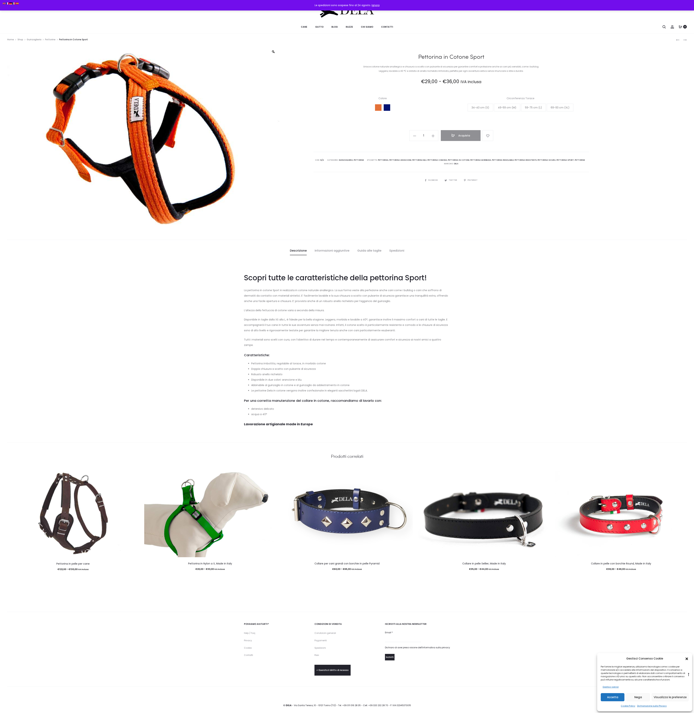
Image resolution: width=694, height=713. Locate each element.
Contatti (387, 26)
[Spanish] (17, 3)
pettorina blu (419, 160)
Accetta (612, 697)
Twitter (453, 180)
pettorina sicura (546, 160)
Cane (304, 26)
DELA (456, 163)
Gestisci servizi (611, 686)
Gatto (319, 26)
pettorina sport (565, 160)
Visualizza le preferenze (670, 697)
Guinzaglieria (34, 39)
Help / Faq (249, 633)
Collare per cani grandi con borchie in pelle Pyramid (347, 563)
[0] (680, 27)
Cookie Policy (628, 705)
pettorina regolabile (503, 160)
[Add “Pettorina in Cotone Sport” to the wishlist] (487, 135)
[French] (7, 3)
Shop (20, 39)
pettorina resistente (526, 160)
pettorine (580, 160)
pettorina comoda (437, 160)
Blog (334, 26)
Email (389, 632)
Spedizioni (320, 647)
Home (10, 39)
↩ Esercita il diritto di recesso (332, 670)
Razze (349, 26)
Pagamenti (320, 640)
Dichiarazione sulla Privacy (652, 705)
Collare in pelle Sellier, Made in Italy (484, 563)
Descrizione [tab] (298, 251)
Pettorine (50, 39)
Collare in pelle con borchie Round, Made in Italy (621, 563)
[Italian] (14, 3)
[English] (4, 3)
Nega (638, 697)
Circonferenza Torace (520, 98)
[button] (687, 658)
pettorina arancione (400, 160)
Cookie (248, 647)
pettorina (383, 160)
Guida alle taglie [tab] (369, 251)
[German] (10, 3)
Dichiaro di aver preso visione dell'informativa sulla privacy (417, 647)
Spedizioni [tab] (396, 251)
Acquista (464, 135)
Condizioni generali (325, 633)
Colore (382, 98)
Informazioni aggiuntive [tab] (332, 251)
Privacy (248, 640)
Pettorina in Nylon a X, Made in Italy (210, 563)
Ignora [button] (376, 5)
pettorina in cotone (458, 160)
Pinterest (472, 180)
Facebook (433, 180)
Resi (316, 655)
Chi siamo (367, 26)
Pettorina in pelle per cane (73, 564)
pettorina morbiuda (480, 160)
